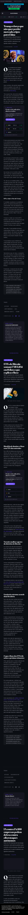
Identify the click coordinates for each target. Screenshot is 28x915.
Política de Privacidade (6, 912)
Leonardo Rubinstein (8, 46)
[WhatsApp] (19, 316)
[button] (24, 1)
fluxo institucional (10, 779)
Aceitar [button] (12, 912)
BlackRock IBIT (15, 774)
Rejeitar (17, 912)
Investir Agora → (18, 1)
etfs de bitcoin (8, 777)
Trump (17, 311)
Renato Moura (7, 384)
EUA (8, 80)
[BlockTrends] (14, 13)
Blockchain (14, 306)
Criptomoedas (8, 22)
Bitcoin (6, 306)
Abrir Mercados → (10, 119)
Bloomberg (13, 90)
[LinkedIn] (16, 316)
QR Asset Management (6, 1)
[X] (13, 316)
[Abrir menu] (2, 13)
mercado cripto (9, 311)
